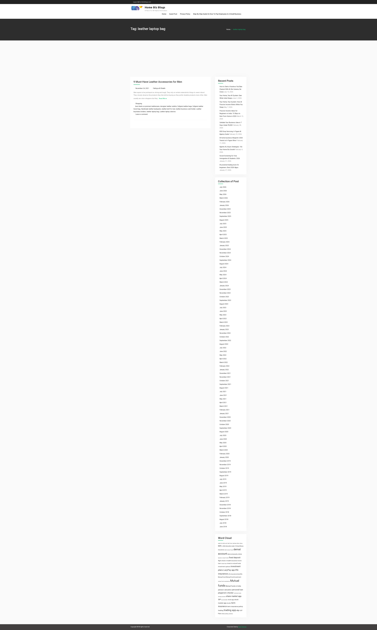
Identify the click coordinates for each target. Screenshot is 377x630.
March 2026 (224, 198)
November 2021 (225, 377)
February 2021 (224, 410)
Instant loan (224, 563)
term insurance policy (235, 606)
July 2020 (223, 435)
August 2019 (224, 476)
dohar (240, 554)
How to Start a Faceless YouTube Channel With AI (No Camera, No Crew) (231, 89)
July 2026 (223, 187)
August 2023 (224, 304)
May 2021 (223, 399)
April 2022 (223, 359)
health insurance (232, 560)
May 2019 (223, 486)
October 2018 (224, 512)
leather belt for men (168, 109)
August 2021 (224, 388)
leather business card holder (185, 109)
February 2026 (224, 202)
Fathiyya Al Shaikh (159, 88)
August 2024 (224, 264)
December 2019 (225, 461)
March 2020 (224, 450)
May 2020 (223, 443)
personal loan (237, 590)
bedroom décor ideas (237, 543)
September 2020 (225, 428)
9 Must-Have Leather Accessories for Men (158, 81)
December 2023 (225, 289)
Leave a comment (141, 114)
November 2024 (225, 253)
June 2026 (223, 191)
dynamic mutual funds (223, 558)
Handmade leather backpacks (151, 109)
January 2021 (224, 413)
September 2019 (225, 472)
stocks (229, 603)
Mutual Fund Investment (233, 577)
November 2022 (225, 333)
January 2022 (224, 370)
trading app (230, 610)
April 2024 (223, 278)
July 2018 (223, 523)
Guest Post (173, 14)
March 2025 (224, 238)
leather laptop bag (153, 112)
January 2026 (224, 205)
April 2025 (223, 234)
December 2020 (225, 417)
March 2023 (224, 322)
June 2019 (223, 483)
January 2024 (224, 286)
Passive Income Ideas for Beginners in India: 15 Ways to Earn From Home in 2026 (230, 113)
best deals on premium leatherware (147, 106)
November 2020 (225, 421)
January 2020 (224, 457)
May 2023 (223, 315)
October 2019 (224, 468)
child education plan (228, 546)
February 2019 (224, 497)
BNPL (220, 546)
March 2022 (224, 362)
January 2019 (224, 501)
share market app (233, 596)
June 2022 (223, 351)
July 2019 (223, 479)
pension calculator (225, 590)
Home (164, 14)
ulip (237, 610)
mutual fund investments (224, 581)
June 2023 (223, 311)
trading (220, 610)
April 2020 (223, 446)
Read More (163, 98)
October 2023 (224, 297)
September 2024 (225, 260)
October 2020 (224, 424)
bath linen (230, 543)
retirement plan (237, 593)
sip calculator (224, 599)
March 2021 (224, 406)
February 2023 (224, 326)
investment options (224, 566)
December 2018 (225, 505)
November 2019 (225, 465)
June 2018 (223, 527)
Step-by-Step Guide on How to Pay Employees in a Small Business (217, 14)
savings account (222, 596)
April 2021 (223, 402)
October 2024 (224, 256)
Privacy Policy (185, 14)
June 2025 (223, 227)
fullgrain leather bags (185, 106)
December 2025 (225, 209)
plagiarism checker (226, 593)
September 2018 (225, 516)
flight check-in (222, 560)
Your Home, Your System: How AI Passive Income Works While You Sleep (231, 104)
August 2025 (224, 220)
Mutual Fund (222, 577)
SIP (219, 599)
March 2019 (224, 494)
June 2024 (223, 271)
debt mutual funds (229, 550)
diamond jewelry (232, 554)
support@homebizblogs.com (142, 2)
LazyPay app (229, 570)
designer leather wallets (168, 106)
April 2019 (223, 490)
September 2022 (225, 340)
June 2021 (223, 395)
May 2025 (223, 231)
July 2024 (223, 267)
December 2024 (225, 249)
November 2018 (225, 508)
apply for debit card (222, 543)
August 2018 (224, 519)
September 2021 (225, 384)
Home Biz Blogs (155, 7)
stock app (231, 599)
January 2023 (224, 329)
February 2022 (224, 366)
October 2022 (224, 337)
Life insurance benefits (235, 574)
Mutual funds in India (233, 586)
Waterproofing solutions (227, 613)
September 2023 (225, 300)
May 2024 (223, 275)
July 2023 (223, 308)
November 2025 (225, 213)
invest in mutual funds (234, 563)
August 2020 (224, 432)
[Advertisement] (188, 55)
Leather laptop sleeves (168, 112)
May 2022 (223, 355)
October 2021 (224, 381)
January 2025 (224, 245)
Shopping (138, 103)
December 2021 (225, 373)
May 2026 (223, 194)
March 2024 (224, 282)
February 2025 (224, 242)
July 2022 (223, 348)
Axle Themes (242, 627)
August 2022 (224, 344)
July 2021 (223, 391)
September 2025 (225, 216)
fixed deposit (234, 557)
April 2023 (223, 319)
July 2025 (223, 224)
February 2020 (224, 454)
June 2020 (223, 439)
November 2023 (225, 293)
